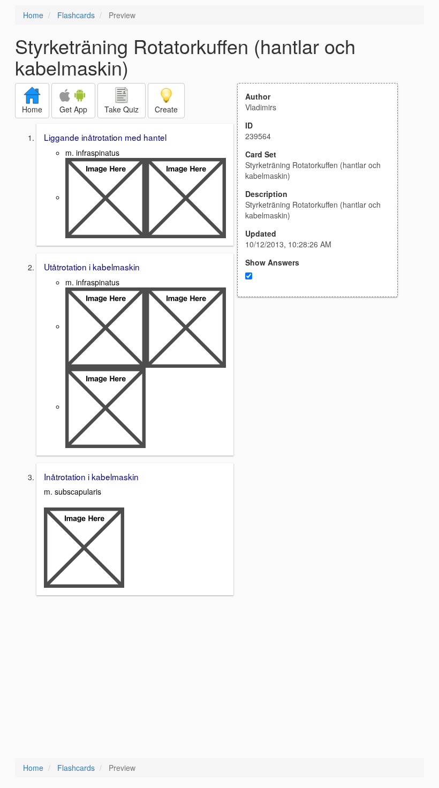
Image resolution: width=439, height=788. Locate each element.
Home (33, 15)
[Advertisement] (323, 402)
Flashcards (76, 15)
